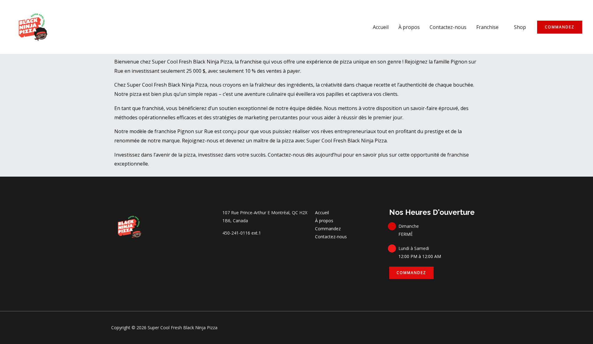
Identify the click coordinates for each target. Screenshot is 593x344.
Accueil (381, 27)
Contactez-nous (448, 27)
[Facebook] (114, 254)
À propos (409, 27)
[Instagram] (127, 254)
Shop (520, 27)
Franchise (487, 27)
